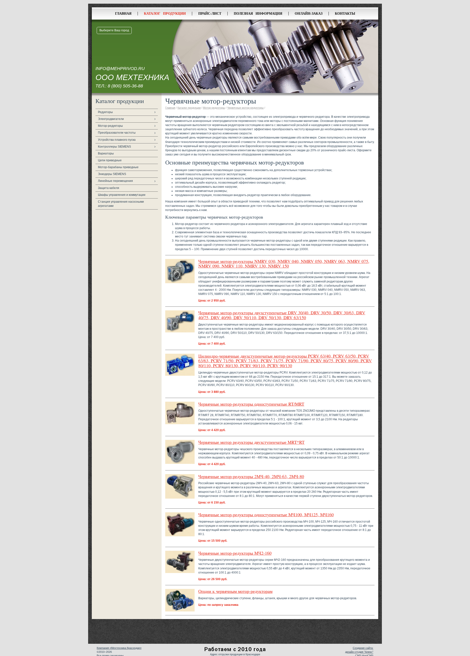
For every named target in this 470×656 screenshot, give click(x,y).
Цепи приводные (110, 160)
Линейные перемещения (115, 181)
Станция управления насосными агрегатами (121, 204)
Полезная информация (258, 13)
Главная (123, 13)
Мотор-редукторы (110, 126)
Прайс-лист (209, 13)
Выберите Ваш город (114, 30)
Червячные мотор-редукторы (245, 107)
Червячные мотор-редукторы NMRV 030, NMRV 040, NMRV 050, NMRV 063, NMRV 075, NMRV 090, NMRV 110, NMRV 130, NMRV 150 (283, 263)
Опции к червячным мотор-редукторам (235, 591)
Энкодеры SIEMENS (112, 174)
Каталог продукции (165, 13)
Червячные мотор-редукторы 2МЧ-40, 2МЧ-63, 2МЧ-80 (251, 476)
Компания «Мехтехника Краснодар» (119, 647)
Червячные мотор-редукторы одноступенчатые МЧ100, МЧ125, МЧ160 (266, 514)
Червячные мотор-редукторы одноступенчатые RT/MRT (251, 404)
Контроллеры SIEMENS (114, 146)
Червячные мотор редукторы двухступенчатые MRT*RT (251, 442)
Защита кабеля (108, 188)
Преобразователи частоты (117, 132)
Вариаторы (106, 153)
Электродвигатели (111, 119)
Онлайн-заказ (308, 13)
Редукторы (105, 112)
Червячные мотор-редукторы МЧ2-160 (234, 553)
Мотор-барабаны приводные (118, 167)
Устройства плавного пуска (117, 139)
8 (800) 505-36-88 (125, 85)
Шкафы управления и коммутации (121, 195)
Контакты (345, 13)
